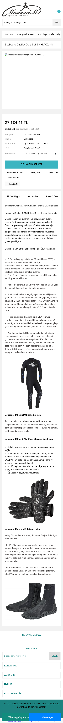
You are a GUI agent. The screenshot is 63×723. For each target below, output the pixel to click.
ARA (56, 22)
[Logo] (22, 9)
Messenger (47, 717)
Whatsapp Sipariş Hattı (20, 717)
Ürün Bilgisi (13, 196)
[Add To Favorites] (13, 172)
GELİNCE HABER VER (31, 164)
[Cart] (57, 9)
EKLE (55, 655)
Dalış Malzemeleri (32, 134)
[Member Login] (51, 9)
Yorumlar (33, 196)
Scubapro (28, 139)
